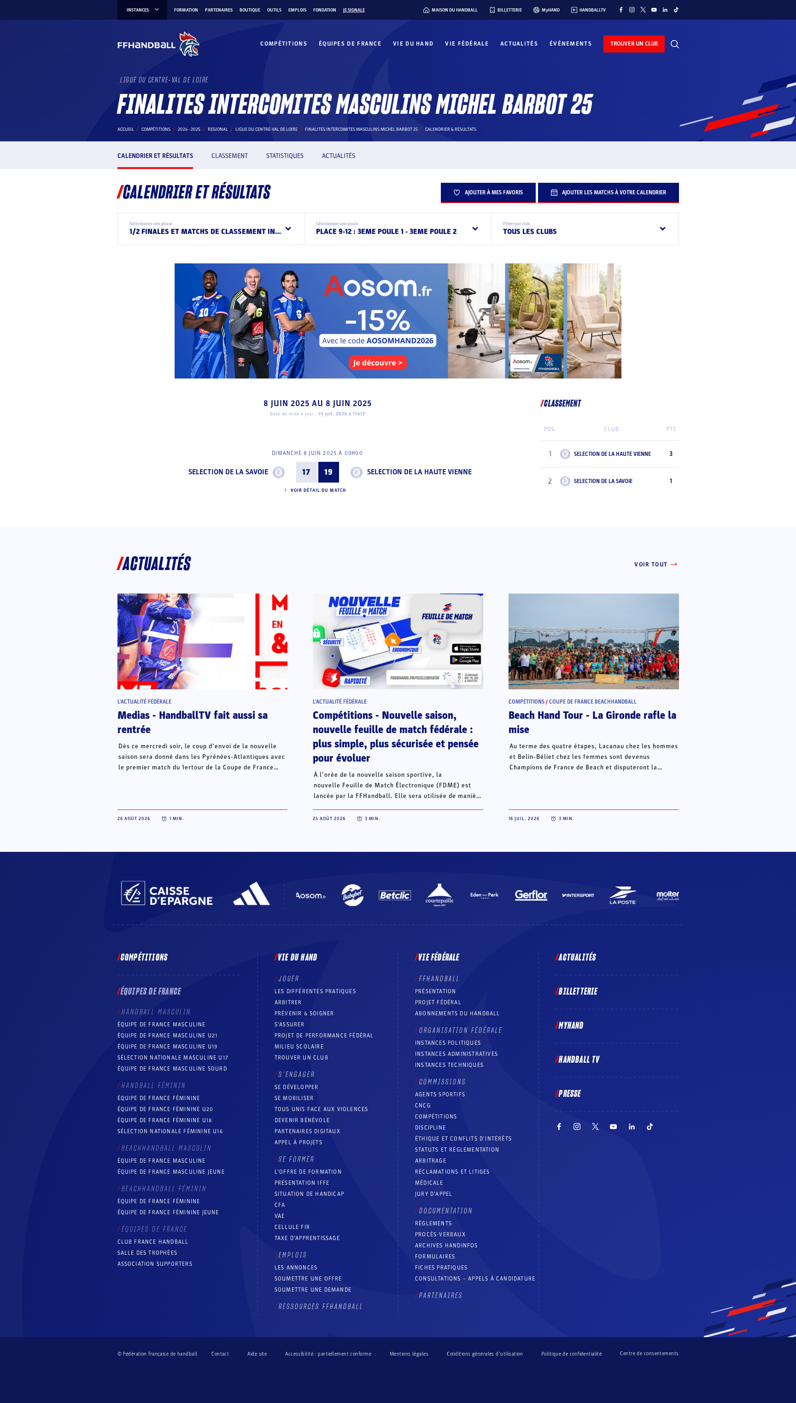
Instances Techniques (449, 1065)
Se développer (297, 1087)
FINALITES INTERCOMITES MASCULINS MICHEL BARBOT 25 (361, 129)
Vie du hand (413, 43)
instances (138, 10)
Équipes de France (350, 43)
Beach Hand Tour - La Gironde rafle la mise (592, 722)
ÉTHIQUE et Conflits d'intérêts (463, 1138)
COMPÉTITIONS (436, 1116)
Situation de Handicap (309, 1194)
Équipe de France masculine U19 (167, 1046)
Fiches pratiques (441, 1267)
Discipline (430, 1127)
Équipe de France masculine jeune (171, 1172)
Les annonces (296, 1267)
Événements (571, 43)
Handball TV (579, 1060)
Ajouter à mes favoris (494, 192)
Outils (274, 10)
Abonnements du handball (457, 1013)
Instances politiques (448, 1043)
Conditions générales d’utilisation (485, 1354)
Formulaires (435, 1256)
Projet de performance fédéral (324, 1035)
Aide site (257, 1354)
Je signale (354, 10)
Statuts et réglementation (457, 1150)
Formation (186, 10)
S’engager (297, 1074)
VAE (280, 1216)
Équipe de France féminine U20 (165, 1109)
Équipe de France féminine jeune (168, 1212)
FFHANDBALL (439, 979)
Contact (220, 1354)
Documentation (446, 1211)
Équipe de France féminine (158, 1098)
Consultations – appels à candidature (475, 1278)
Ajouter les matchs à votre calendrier (614, 192)
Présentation (435, 991)
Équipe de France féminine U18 (164, 1120)
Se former (297, 1159)
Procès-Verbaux (440, 1234)
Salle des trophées (147, 1253)
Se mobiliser (294, 1098)
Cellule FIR (292, 1227)
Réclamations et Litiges (452, 1172)
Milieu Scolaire (299, 1046)
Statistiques (285, 156)
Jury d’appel (433, 1194)
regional (218, 129)
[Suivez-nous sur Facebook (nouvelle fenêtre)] (621, 9)
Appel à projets (298, 1142)
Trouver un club (301, 1057)
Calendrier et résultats (155, 156)
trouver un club (634, 43)
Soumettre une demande (313, 1290)
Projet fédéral (438, 1002)
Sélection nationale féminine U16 (170, 1131)
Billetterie (578, 991)
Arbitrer (288, 1002)
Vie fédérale (467, 43)
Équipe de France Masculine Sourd (172, 1068)
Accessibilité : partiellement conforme (328, 1354)
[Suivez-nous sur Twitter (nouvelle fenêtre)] (643, 9)
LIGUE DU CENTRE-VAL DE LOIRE (266, 129)
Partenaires (219, 10)
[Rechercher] (675, 44)
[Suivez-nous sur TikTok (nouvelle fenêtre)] (676, 9)
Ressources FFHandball (321, 1306)
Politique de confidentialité (571, 1354)
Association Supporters (155, 1264)
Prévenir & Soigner (304, 1013)
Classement (229, 156)
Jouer (289, 979)
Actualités (519, 43)
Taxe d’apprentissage (307, 1238)
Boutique (250, 10)
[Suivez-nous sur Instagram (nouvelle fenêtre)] (632, 9)
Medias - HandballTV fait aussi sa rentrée (192, 722)
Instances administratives (456, 1054)
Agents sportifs (440, 1094)
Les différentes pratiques (315, 991)
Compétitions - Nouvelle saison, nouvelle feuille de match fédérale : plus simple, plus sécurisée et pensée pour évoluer (396, 737)
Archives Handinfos (446, 1245)
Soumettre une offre (308, 1278)
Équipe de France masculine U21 (167, 1035)
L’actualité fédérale (144, 702)
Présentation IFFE (302, 1183)
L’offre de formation (308, 1172)
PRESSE (570, 1094)
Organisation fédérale (461, 1030)
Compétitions (283, 43)
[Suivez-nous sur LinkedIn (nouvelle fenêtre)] (665, 9)
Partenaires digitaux (307, 1131)
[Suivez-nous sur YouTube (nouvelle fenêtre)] (654, 9)
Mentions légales (409, 1354)
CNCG (423, 1105)
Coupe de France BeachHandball (593, 702)
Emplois (297, 10)
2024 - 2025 (189, 129)
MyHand (571, 1025)
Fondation (324, 10)
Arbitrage (430, 1161)
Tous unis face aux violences (322, 1109)
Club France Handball (153, 1242)
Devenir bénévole (302, 1120)
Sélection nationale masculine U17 (173, 1057)
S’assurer (290, 1024)
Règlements (433, 1223)
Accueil (125, 129)
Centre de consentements (649, 1353)
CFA (280, 1205)
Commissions (442, 1082)
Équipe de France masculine (161, 1024)
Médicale (429, 1183)
